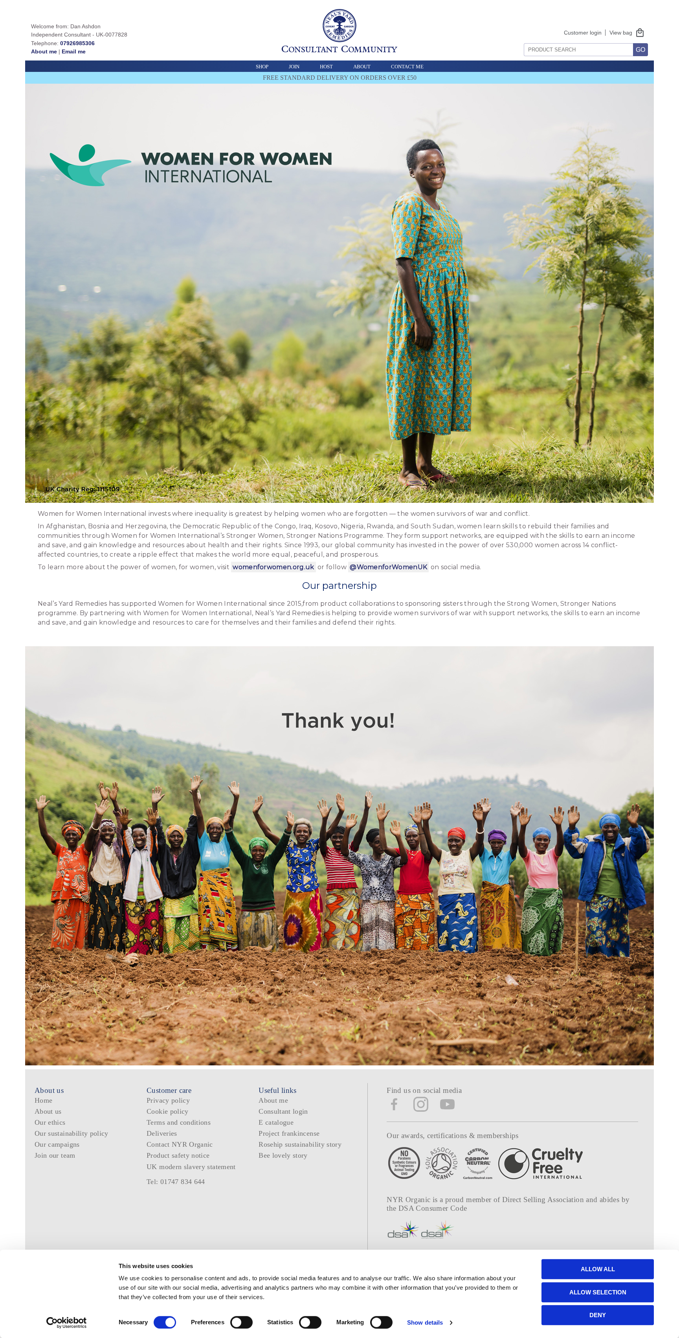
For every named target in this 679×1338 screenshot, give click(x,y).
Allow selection (597, 1292)
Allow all (598, 1269)
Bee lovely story (283, 1155)
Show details (425, 1322)
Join (294, 67)
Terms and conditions (179, 1122)
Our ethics (50, 1122)
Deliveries (162, 1133)
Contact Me (407, 67)
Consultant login (283, 1111)
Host (326, 67)
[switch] (241, 1322)
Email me (74, 51)
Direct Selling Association (544, 1199)
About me (44, 51)
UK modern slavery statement (191, 1167)
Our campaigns (57, 1144)
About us (48, 1111)
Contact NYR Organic (180, 1144)
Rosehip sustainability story (300, 1144)
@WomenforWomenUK (388, 567)
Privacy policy (168, 1100)
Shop (262, 67)
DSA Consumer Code (432, 1208)
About (362, 67)
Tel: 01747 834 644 (176, 1182)
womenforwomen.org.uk (273, 567)
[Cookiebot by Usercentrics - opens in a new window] (66, 1323)
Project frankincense (289, 1133)
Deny (597, 1315)
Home (43, 1100)
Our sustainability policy (71, 1133)
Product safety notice (178, 1155)
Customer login (583, 32)
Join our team (55, 1155)
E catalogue (276, 1122)
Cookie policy (168, 1111)
